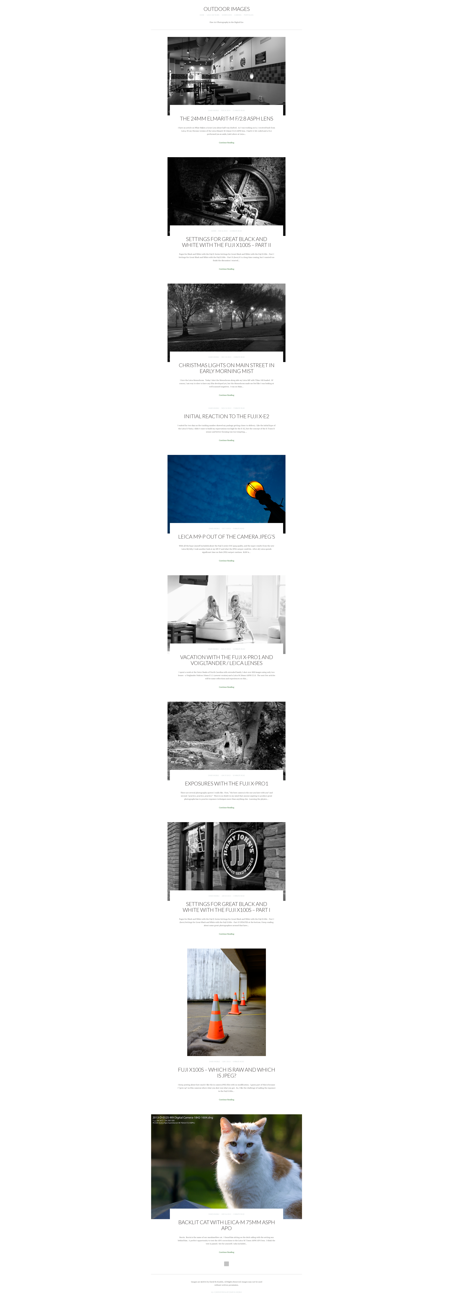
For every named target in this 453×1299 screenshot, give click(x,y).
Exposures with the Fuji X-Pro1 (226, 783)
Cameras (237, 15)
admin (213, 231)
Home (202, 15)
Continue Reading (226, 142)
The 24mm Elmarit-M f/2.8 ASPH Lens (226, 118)
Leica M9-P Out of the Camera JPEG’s (226, 536)
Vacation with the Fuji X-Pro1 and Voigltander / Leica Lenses (226, 660)
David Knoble (213, 110)
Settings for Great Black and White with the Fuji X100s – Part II (226, 242)
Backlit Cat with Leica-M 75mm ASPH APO (226, 1225)
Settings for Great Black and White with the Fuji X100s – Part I (226, 907)
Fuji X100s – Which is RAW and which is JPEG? (226, 1072)
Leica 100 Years (213, 15)
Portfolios (248, 15)
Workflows (227, 15)
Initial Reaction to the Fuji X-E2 (226, 416)
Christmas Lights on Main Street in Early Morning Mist (226, 368)
